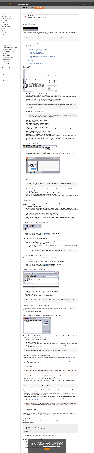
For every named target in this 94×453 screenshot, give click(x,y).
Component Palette (7, 49)
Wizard (4, 41)
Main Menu (5, 39)
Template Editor (6, 59)
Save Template (59, 380)
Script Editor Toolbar (30, 46)
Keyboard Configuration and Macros (10, 47)
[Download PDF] (32, 7)
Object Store (4, 74)
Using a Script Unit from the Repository (37, 50)
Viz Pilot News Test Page (8, 57)
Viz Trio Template (29, 60)
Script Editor (6, 61)
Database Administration (7, 78)
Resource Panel (6, 55)
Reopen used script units (54, 95)
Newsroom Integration (6, 26)
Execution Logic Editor (7, 65)
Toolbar (4, 53)
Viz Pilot (24, 12)
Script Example (32, 61)
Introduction (4, 14)
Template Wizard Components (8, 67)
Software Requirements (7, 18)
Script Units (49, 33)
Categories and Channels (8, 45)
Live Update (28, 59)
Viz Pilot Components (6, 16)
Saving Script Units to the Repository (37, 53)
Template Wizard (5, 30)
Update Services (52, 370)
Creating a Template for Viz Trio (36, 63)
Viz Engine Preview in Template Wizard (11, 43)
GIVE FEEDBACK (39, 7)
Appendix (4, 80)
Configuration (5, 22)
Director (3, 28)
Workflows (5, 32)
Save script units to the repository (42, 184)
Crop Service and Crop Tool (7, 72)
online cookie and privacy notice (51, 446)
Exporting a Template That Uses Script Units (38, 57)
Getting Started (6, 37)
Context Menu (29, 45)
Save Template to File (27, 361)
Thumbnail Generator (6, 76)
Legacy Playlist (32, 371)
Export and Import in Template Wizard (10, 51)
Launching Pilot (5, 24)
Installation (4, 20)
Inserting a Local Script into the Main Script (38, 49)
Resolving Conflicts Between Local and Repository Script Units (42, 56)
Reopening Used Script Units (35, 52)
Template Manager (6, 69)
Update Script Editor (7, 63)
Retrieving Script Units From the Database (38, 55)
